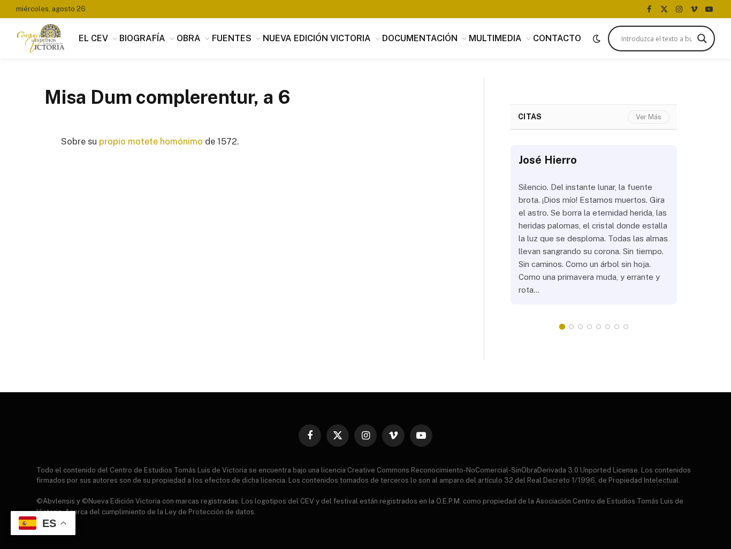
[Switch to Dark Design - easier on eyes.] (596, 38)
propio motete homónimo (151, 141)
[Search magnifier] (702, 38)
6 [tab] (607, 327)
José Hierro (548, 160)
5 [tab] (598, 327)
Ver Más (648, 117)
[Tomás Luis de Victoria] (40, 38)
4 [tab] (589, 327)
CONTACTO (557, 38)
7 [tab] (616, 327)
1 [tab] (562, 327)
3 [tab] (580, 327)
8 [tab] (625, 327)
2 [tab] (571, 327)
